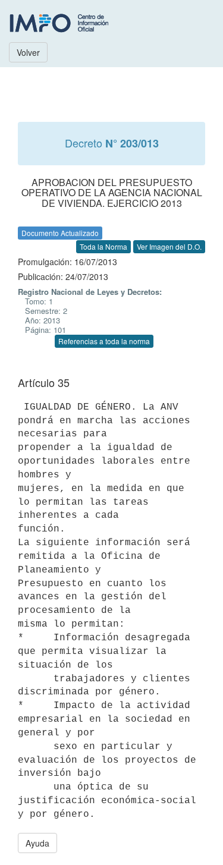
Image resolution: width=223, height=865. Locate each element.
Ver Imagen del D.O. (169, 246)
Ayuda (37, 843)
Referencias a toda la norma (104, 341)
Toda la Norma (103, 246)
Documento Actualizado (60, 233)
